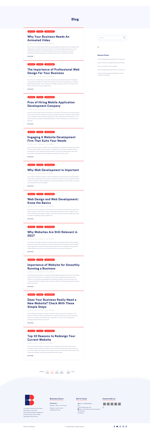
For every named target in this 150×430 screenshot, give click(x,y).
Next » (73, 371)
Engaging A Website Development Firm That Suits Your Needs (51, 139)
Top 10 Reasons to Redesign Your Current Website (51, 338)
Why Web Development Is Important (53, 170)
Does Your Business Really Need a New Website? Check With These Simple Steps (51, 303)
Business (31, 31)
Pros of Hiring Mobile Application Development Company (51, 104)
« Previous (41, 371)
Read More (30, 56)
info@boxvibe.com (86, 407)
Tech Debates (49, 31)
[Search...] (124, 38)
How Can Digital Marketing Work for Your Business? (111, 59)
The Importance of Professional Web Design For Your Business (53, 71)
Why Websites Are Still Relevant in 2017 (52, 234)
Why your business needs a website (107, 66)
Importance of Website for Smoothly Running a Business (53, 267)
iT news (40, 31)
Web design (26, 410)
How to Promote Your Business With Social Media (111, 62)
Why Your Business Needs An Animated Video (48, 38)
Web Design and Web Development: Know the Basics (53, 201)
